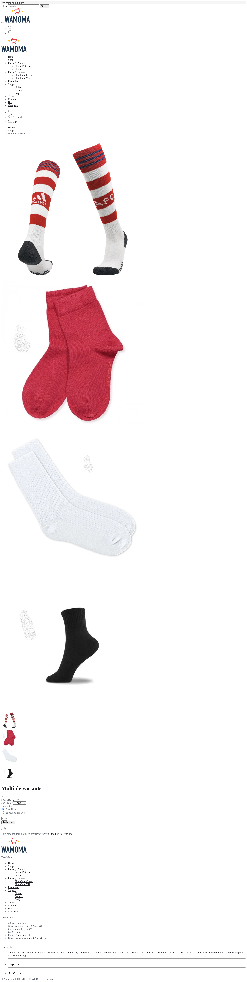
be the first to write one (60, 833)
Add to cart (8, 822)
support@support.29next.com (31, 938)
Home (11, 56)
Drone (18, 69)
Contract (12, 99)
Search (44, 6)
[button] (15, 117)
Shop (11, 59)
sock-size (6, 799)
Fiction (18, 87)
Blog (10, 102)
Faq (17, 93)
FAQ (17, 899)
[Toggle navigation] (2, 22)
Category (13, 105)
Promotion (13, 81)
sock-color (7, 802)
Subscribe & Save (15, 812)
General (19, 90)
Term (11, 96)
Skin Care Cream (24, 75)
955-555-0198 (23, 935)
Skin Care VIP (22, 884)
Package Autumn (17, 63)
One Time (11, 809)
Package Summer (17, 72)
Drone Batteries (23, 66)
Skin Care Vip (22, 78)
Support (12, 84)
